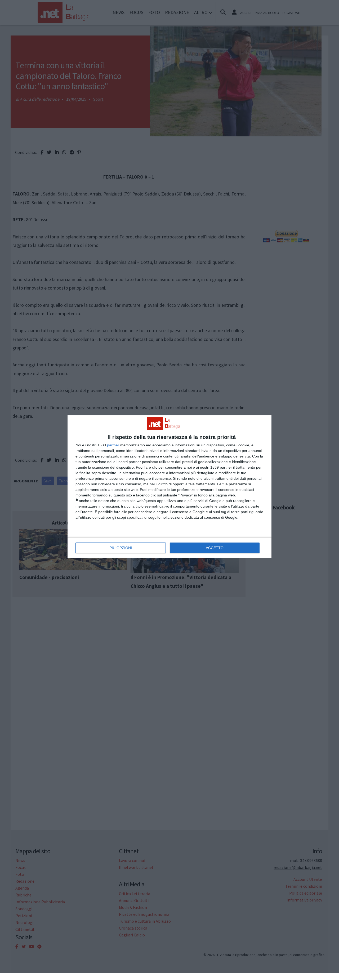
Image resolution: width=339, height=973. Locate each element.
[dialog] (169, 486)
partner (113, 445)
